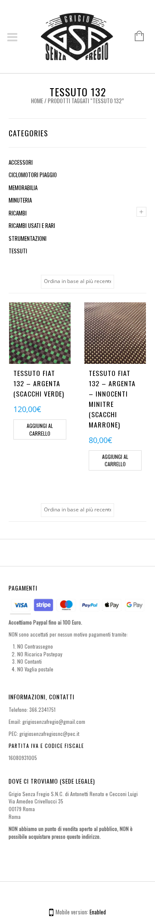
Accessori (21, 162)
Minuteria (20, 200)
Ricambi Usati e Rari (32, 225)
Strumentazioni (27, 238)
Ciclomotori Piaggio (33, 174)
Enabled (98, 912)
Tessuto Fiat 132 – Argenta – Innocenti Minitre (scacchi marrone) (112, 399)
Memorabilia (23, 187)
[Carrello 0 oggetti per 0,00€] (135, 37)
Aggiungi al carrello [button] (40, 429)
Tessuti (18, 250)
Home (37, 100)
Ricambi (18, 213)
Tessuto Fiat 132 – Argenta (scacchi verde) (38, 383)
